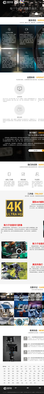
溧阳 (9, 382)
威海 (38, 373)
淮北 (22, 371)
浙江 (17, 366)
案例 (40, 2)
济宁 (30, 373)
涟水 (21, 378)
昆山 (22, 382)
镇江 (9, 368)
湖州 (38, 368)
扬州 (4, 368)
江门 (26, 375)
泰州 (13, 368)
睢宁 (13, 380)
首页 (28, 2)
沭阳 (34, 378)
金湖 (30, 378)
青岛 (4, 373)
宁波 (26, 368)
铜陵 (26, 371)
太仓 (26, 382)
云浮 (17, 378)
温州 (30, 368)
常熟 (13, 382)
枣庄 (13, 373)
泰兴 (26, 380)
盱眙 (26, 378)
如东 (4, 382)
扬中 (34, 380)
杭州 (21, 368)
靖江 (21, 380)
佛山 (21, 375)
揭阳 (13, 378)
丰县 (4, 380)
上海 (9, 366)
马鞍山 (17, 371)
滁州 (39, 371)
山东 (26, 366)
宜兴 (35, 382)
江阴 (31, 382)
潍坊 (26, 373)
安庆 (31, 371)
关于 (32, 2)
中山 (4, 378)
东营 (17, 373)
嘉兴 (34, 368)
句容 (38, 380)
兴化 (17, 380)
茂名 (34, 375)
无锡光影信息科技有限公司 (12, 392)
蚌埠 (9, 371)
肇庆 (38, 375)
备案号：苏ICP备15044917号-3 (26, 392)
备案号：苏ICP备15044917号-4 (38, 392)
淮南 (13, 371)
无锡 (38, 366)
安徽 (21, 366)
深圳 (9, 375)
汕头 (17, 375)
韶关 (4, 375)
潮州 (9, 378)
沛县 (9, 380)
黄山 (35, 371)
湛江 (30, 375)
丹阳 (30, 380)
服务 (36, 2)
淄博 (9, 373)
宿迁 (17, 368)
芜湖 (4, 371)
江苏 (13, 366)
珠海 (13, 375)
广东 (30, 366)
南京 (34, 366)
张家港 (17, 382)
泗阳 (38, 378)
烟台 (21, 373)
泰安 (34, 373)
